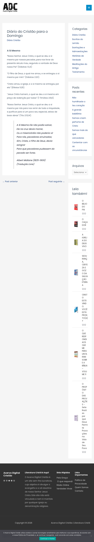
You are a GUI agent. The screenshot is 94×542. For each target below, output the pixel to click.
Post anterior (10, 181)
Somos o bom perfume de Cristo (79, 122)
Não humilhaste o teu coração (78, 101)
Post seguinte (57, 181)
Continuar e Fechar (47, 538)
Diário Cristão (13, 40)
